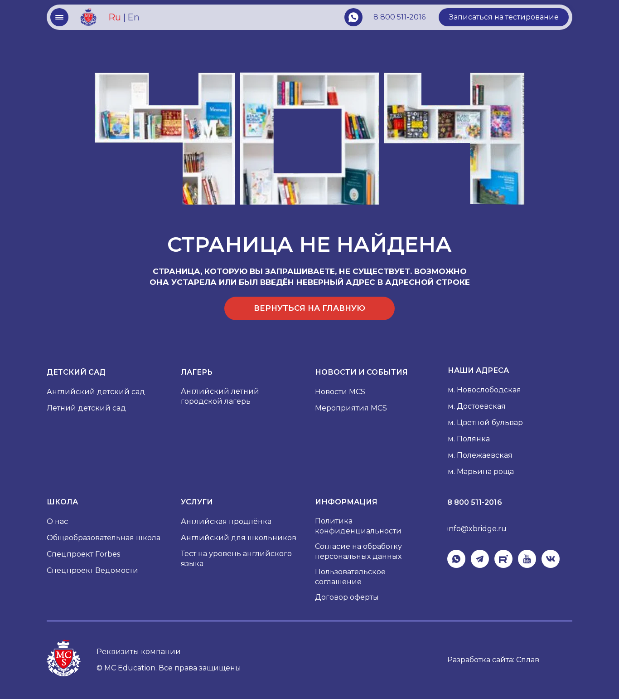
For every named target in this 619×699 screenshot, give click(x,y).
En (133, 17)
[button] (504, 17)
